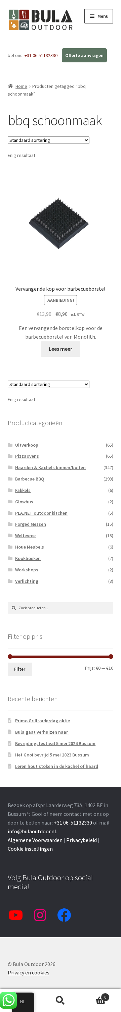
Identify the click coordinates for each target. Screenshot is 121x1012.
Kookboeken (28, 558)
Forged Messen (30, 524)
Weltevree (25, 535)
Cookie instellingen (30, 848)
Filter (19, 669)
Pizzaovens (27, 456)
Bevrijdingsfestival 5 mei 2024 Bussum (55, 743)
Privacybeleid (81, 840)
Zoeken (60, 1000)
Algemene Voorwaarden (35, 840)
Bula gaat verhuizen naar (42, 732)
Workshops (26, 570)
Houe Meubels (29, 547)
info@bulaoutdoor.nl (32, 831)
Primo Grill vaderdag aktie (42, 721)
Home (21, 86)
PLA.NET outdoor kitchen (41, 513)
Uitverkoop (26, 445)
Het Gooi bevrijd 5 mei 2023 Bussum (52, 755)
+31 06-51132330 (41, 55)
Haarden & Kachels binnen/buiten (50, 467)
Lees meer (60, 348)
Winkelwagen (93, 995)
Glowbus (24, 502)
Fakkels (23, 490)
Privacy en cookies (28, 972)
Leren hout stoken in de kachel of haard (56, 766)
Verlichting (26, 581)
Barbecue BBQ (29, 479)
